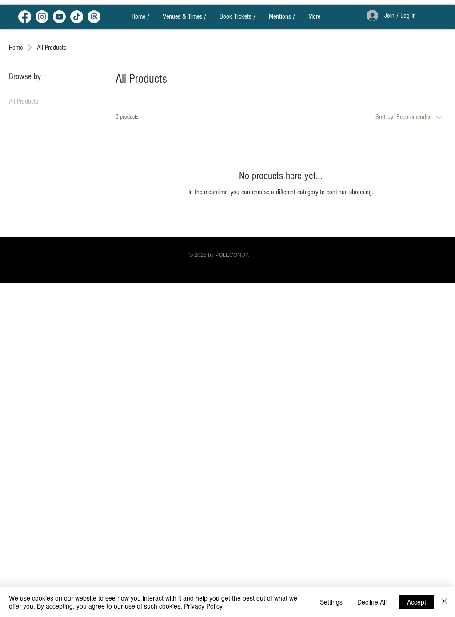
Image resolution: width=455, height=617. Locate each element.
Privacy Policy (203, 605)
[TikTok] (76, 16)
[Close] (444, 602)
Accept (416, 601)
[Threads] (94, 16)
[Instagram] (42, 16)
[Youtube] (59, 16)
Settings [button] (331, 601)
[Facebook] (24, 16)
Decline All (372, 601)
